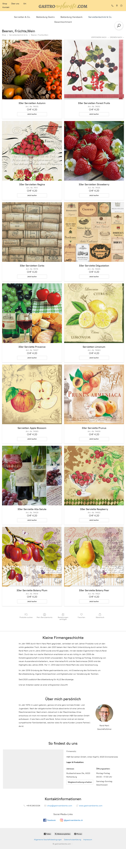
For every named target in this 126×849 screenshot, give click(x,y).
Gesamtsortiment (63, 22)
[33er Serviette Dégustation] (94, 232)
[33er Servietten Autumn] (32, 69)
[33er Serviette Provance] (32, 313)
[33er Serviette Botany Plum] (32, 557)
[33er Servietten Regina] (32, 151)
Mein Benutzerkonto (44, 617)
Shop (4, 3)
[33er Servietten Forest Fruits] (94, 69)
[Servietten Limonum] (94, 313)
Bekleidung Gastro (45, 17)
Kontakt (5, 7)
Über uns (15, 3)
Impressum (87, 840)
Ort (24, 3)
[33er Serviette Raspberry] (94, 475)
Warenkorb (100, 617)
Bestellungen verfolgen (63, 618)
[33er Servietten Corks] (32, 232)
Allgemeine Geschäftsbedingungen (48, 840)
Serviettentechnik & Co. (100, 17)
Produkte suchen (26, 617)
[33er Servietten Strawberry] (94, 151)
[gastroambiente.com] (63, 5)
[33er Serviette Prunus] (94, 394)
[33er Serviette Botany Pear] (94, 557)
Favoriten (81, 617)
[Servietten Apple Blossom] (32, 394)
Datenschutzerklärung (72, 840)
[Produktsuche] (119, 25)
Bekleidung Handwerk (71, 17)
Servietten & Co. (22, 17)
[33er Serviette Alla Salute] (32, 475)
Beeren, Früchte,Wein (39, 35)
